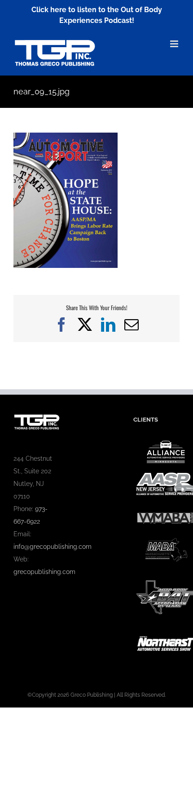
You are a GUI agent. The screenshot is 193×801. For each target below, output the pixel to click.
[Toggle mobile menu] (175, 44)
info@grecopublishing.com (52, 546)
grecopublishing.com (44, 571)
